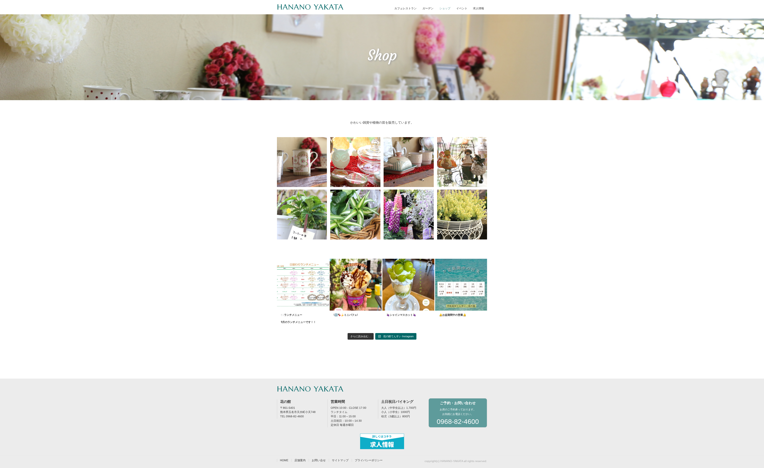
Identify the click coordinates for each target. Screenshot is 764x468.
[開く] (303, 285)
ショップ (444, 8)
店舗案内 (300, 460)
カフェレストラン (405, 8)
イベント (461, 8)
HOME (284, 460)
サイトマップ (340, 460)
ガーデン (428, 8)
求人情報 (478, 8)
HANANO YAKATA (310, 7)
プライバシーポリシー (369, 460)
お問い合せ (319, 460)
